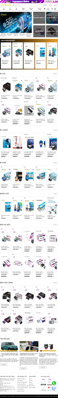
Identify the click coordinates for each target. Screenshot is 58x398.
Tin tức (50, 5)
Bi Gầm (30, 382)
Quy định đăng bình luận (22, 385)
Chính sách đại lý (21, 378)
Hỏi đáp (55, 5)
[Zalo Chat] (54, 388)
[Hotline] (54, 383)
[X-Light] (43, 382)
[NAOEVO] (50, 390)
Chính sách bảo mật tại (22, 387)
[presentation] (1, 22)
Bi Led (30, 378)
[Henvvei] (50, 382)
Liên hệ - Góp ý (20, 391)
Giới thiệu (45, 5)
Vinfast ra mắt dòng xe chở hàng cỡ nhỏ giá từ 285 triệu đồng (9, 355)
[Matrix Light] (43, 387)
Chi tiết (3, 364)
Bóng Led (31, 384)
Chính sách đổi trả (21, 384)
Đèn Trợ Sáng (32, 387)
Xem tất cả (55, 73)
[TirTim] (43, 390)
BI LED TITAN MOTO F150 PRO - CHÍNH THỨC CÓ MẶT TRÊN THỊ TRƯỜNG (48, 355)
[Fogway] (50, 385)
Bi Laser (31, 380)
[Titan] (43, 379)
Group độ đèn (20, 389)
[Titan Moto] (50, 379)
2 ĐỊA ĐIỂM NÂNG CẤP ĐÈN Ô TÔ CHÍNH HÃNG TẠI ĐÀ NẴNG (28, 354)
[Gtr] (43, 384)
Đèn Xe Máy (32, 385)
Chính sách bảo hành (22, 382)
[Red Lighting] (50, 387)
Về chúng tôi (20, 380)
